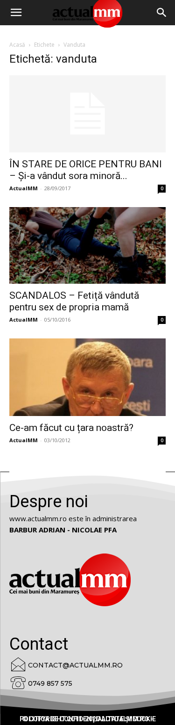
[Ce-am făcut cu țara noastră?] (87, 377)
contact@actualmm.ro (75, 665)
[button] (162, 12)
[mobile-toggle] (16, 12)
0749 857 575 (50, 683)
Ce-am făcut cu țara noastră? (71, 427)
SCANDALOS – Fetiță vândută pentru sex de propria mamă (74, 301)
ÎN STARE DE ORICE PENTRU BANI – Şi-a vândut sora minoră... (85, 169)
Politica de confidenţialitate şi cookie (88, 719)
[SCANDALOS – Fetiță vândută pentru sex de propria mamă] (87, 245)
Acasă (17, 45)
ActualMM (23, 188)
